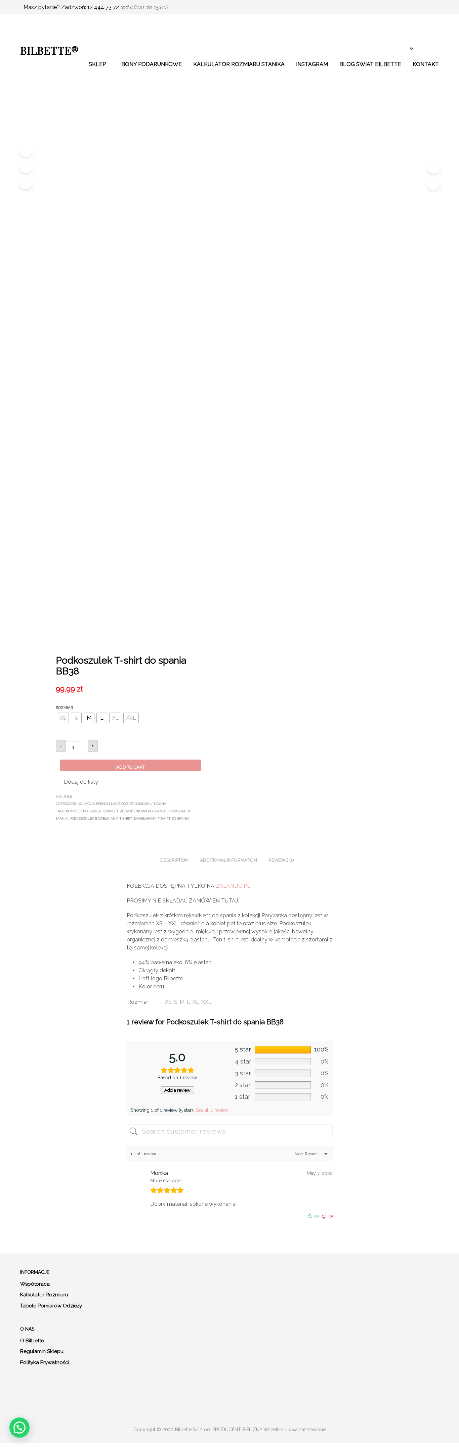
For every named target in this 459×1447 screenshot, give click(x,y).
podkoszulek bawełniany (94, 818)
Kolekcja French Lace (99, 804)
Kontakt (426, 64)
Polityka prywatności (44, 1362)
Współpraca (35, 1284)
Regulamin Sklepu (42, 1351)
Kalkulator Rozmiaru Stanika (239, 64)
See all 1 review (211, 1110)
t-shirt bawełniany (137, 818)
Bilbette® (49, 50)
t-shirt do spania (174, 818)
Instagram (312, 64)
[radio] (63, 718)
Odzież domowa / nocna (143, 804)
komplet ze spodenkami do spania (134, 811)
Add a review (177, 1090)
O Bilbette (32, 1341)
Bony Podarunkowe (151, 64)
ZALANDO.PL (234, 886)
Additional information (228, 860)
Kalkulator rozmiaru (44, 1295)
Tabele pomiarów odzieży (51, 1306)
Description (174, 860)
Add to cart (130, 767)
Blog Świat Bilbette (370, 64)
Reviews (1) (281, 860)
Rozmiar (64, 707)
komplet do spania (83, 811)
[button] (77, 782)
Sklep (97, 64)
